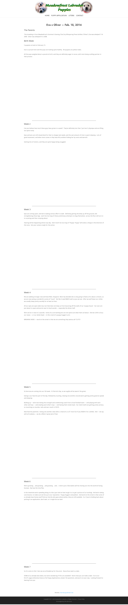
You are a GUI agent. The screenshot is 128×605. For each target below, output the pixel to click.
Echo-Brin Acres (68, 601)
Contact (79, 16)
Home (47, 16)
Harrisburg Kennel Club (66, 592)
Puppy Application (59, 16)
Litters (71, 16)
